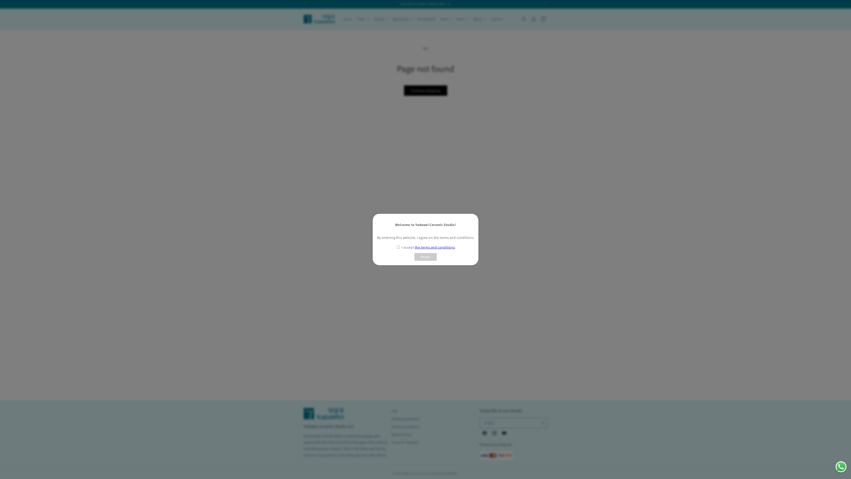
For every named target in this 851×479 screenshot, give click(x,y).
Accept (425, 257)
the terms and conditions (435, 247)
